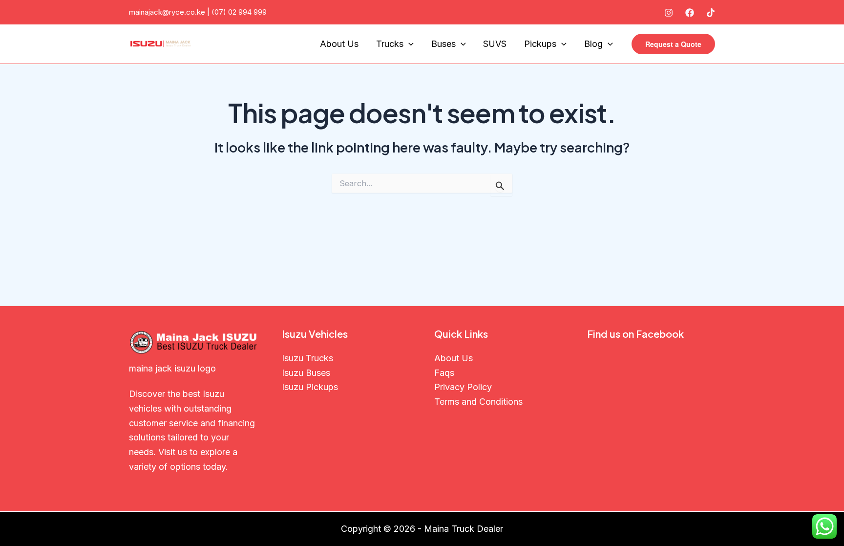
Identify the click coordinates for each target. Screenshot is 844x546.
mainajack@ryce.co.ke (167, 12)
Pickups (540, 44)
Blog (593, 44)
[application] (408, 44)
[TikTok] (710, 12)
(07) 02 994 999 (239, 12)
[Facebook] (689, 12)
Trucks (389, 44)
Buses (443, 44)
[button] (673, 44)
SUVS (494, 44)
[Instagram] (668, 12)
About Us (339, 44)
